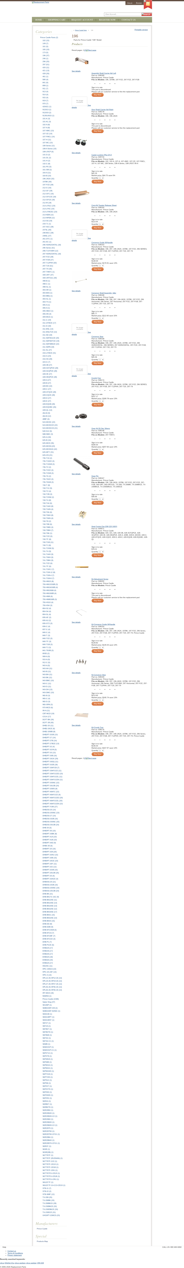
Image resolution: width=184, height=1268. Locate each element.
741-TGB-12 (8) (49, 572)
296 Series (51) (49, 248)
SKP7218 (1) (48, 1074)
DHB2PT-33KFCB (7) (51, 768)
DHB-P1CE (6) (48, 945)
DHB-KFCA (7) (48, 933)
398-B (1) (46, 281)
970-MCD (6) (48, 707)
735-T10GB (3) (49, 464)
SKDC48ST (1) (48, 1020)
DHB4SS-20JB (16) (50, 885)
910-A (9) (46, 659)
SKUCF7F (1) (48, 1182)
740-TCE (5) (47, 536)
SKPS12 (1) (47, 1080)
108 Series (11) (49, 146)
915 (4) (45, 98)
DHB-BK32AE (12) (50, 909)
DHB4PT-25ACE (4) (50, 879)
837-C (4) (46, 629)
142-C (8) (46, 164)
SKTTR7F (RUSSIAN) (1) (53, 1158)
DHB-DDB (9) (48, 927)
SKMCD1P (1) (48, 1047)
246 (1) (45, 58)
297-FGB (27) (48, 260)
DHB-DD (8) (47, 924)
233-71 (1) (47, 224)
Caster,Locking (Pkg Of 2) (101, 155)
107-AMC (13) (48, 131)
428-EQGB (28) (49, 404)
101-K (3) (46, 119)
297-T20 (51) (48, 266)
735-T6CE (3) (48, 479)
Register (139, 3)
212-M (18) (47, 203)
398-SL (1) (47, 287)
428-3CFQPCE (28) (50, 368)
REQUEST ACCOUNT (82, 19)
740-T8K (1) (47, 533)
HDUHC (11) (47, 966)
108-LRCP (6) (48, 152)
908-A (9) (46, 656)
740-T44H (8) (48, 506)
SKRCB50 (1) (48, 1110)
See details (76, 71)
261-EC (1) (47, 242)
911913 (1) (47, 110)
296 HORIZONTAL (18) (52, 245)
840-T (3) (46, 635)
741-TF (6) (47, 566)
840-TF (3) (47, 641)
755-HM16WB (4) (49, 593)
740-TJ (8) (47, 545)
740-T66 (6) (47, 512)
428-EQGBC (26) (49, 407)
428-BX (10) (47, 386)
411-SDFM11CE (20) (51, 338)
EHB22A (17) (48, 948)
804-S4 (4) (47, 611)
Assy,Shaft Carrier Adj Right (102, 110)
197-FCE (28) (48, 185)
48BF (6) (46, 419)
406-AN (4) (47, 314)
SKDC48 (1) (47, 1014)
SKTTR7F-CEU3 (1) (50, 1164)
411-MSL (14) (48, 329)
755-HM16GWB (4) (50, 587)
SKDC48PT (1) (48, 1017)
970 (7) (45, 104)
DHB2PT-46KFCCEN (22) (53, 804)
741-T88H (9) (48, 560)
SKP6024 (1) (48, 1068)
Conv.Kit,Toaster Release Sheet (104, 205)
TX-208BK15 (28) (49, 1203)
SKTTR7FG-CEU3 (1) (51, 1173)
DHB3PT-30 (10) (49, 831)
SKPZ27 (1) (47, 1086)
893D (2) (46, 653)
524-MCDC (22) (49, 422)
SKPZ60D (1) (48, 1095)
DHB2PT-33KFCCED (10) (53, 774)
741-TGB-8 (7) (48, 578)
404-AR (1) (47, 290)
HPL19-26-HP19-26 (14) (52, 981)
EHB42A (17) (48, 963)
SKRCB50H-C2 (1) (50, 1116)
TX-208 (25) (47, 1197)
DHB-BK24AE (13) (50, 906)
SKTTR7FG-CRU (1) (51, 1179)
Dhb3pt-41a (9, 1263)
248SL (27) (47, 236)
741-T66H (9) (48, 557)
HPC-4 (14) (47, 975)
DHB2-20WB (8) (49, 732)
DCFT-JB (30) (48, 723)
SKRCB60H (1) (48, 1122)
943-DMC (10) (48, 692)
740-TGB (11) (48, 542)
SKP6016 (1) (48, 1065)
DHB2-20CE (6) (49, 729)
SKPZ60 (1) (47, 1092)
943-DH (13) (47, 689)
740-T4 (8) (47, 500)
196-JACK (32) (48, 179)
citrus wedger (31, 1263)
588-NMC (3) (48, 434)
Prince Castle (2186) (51, 999)
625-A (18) (47, 437)
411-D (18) (47, 326)
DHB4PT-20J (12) (50, 867)
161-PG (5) (47, 167)
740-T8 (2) (47, 521)
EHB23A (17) (48, 951)
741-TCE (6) (47, 563)
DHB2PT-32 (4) (49, 747)
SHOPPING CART (56, 19)
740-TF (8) (47, 539)
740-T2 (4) (47, 491)
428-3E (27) (47, 374)
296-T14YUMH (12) (50, 251)
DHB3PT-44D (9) (49, 843)
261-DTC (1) (48, 239)
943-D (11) (47, 686)
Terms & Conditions (15, 1253)
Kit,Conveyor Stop (98, 675)
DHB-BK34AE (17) (50, 912)
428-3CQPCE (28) (50, 371)
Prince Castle (42, 1229)
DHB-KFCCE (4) (49, 939)
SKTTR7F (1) (48, 1155)
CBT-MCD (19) (48, 713)
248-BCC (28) (48, 233)
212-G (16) (47, 188)
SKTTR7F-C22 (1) (50, 1161)
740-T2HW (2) (48, 497)
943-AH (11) (47, 668)
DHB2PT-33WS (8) (50, 789)
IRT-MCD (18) (48, 993)
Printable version (141, 30)
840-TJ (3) (47, 647)
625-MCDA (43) (49, 446)
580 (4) (45, 79)
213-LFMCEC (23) (50, 212)
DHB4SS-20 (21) (49, 882)
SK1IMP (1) (47, 1005)
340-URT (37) (48, 275)
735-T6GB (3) (48, 482)
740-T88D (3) (48, 527)
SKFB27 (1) (47, 1029)
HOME (38, 19)
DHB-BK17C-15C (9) (51, 897)
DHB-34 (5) (47, 828)
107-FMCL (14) (49, 137)
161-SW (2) (47, 170)
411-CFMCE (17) (49, 323)
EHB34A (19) (48, 960)
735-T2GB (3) (48, 473)
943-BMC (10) (48, 680)
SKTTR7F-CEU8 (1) (50, 1167)
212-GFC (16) (48, 194)
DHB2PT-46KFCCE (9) (52, 795)
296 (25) (46, 61)
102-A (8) (46, 125)
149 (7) (45, 43)
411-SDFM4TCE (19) (51, 341)
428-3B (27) (47, 365)
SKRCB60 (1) (48, 1119)
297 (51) (46, 64)
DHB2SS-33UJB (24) (51, 825)
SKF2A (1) (47, 1026)
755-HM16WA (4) (49, 590)
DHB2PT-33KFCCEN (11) (53, 780)
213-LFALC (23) (49, 206)
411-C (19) (47, 320)
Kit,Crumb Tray (97, 727)
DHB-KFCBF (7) (49, 936)
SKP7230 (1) (48, 1077)
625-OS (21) (47, 455)
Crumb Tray (96, 378)
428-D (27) (47, 398)
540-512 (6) (47, 431)
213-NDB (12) (48, 215)
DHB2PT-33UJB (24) (51, 786)
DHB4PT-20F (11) (50, 864)
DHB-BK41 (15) (49, 915)
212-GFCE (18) (49, 200)
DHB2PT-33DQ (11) (50, 762)
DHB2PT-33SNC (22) (51, 783)
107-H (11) (47, 140)
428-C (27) (47, 389)
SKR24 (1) (47, 1101)
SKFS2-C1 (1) (48, 1041)
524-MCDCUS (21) (50, 428)
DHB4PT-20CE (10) (50, 861)
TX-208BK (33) (48, 1200)
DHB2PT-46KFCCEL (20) (52, 801)
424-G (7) (46, 362)
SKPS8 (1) (47, 1083)
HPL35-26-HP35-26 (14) (52, 987)
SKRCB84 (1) (48, 1137)
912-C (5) (46, 662)
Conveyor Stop (97, 337)
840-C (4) (46, 632)
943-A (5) (46, 665)
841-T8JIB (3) (48, 650)
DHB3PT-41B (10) (50, 840)
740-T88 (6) (47, 524)
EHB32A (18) (48, 957)
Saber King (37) (49, 1002)
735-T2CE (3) (48, 470)
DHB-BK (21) (48, 894)
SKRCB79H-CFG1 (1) (51, 1134)
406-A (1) (46, 308)
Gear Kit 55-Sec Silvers (100, 428)
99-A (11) (46, 710)
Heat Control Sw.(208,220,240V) (104, 526)
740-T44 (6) (47, 503)
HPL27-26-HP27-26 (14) (52, 984)
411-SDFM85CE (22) (51, 344)
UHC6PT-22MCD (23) (51, 1215)
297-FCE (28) (48, 257)
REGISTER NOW (107, 19)
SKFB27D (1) (48, 1032)
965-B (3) (46, 695)
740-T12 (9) (47, 488)
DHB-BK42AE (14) (50, 918)
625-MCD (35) (48, 443)
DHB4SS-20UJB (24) (51, 891)
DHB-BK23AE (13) (50, 903)
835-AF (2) (47, 617)
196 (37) (46, 55)
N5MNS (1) (47, 996)
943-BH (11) (47, 674)
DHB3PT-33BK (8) (50, 834)
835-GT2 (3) (47, 623)
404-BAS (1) (47, 293)
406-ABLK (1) (48, 311)
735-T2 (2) (47, 467)
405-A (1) (46, 305)
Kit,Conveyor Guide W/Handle (103, 624)
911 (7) (45, 89)
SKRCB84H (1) (48, 1140)
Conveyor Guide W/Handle (102, 243)
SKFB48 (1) (47, 1035)
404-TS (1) (47, 302)
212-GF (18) (47, 191)
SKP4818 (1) (48, 1059)
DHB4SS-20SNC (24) (51, 888)
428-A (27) (47, 380)
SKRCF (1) (47, 1146)
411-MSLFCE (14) (50, 332)
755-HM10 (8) (48, 581)
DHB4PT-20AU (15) (50, 855)
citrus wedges (20, 1263)
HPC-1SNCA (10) (49, 969)
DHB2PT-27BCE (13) (51, 744)
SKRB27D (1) (48, 1107)
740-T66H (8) (48, 515)
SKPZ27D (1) (48, 1089)
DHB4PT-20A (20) (50, 852)
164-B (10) (47, 176)
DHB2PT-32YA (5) (50, 750)
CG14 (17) (47, 717)
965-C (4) (46, 698)
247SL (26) (47, 230)
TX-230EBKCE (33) (50, 1209)
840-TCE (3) (47, 638)
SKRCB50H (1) (48, 1113)
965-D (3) (46, 701)
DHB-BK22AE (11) (50, 900)
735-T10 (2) (47, 458)
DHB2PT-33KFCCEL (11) (52, 777)
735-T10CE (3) (48, 461)
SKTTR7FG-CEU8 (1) (51, 1176)
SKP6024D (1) (48, 1071)
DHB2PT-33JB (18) (50, 765)
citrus (2, 1263)
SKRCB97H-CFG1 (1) (51, 1143)
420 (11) (46, 67)
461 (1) (45, 76)
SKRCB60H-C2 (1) (50, 1125)
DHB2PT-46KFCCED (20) (53, 798)
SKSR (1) (46, 1149)
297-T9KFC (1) (49, 272)
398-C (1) (46, 284)
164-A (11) (47, 173)
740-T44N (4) (48, 509)
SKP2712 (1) (48, 1053)
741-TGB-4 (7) (48, 575)
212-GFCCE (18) (49, 197)
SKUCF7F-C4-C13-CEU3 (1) (54, 1185)
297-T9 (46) (47, 269)
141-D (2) (46, 155)
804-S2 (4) (47, 608)
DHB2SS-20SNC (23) (51, 813)
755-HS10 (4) (48, 602)
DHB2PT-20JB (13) (50, 735)
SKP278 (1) (47, 1056)
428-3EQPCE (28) (50, 377)
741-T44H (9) (48, 554)
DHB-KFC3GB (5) (50, 930)
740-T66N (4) (48, 518)
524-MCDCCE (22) (50, 425)
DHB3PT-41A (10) (50, 837)
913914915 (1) (48, 116)
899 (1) (45, 86)
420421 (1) (47, 107)
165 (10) (46, 49)
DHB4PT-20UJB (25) (51, 873)
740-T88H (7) (48, 530)
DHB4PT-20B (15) (50, 858)
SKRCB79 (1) (48, 1128)
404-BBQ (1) (48, 296)
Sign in (129, 3)
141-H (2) (46, 161)
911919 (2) (47, 113)
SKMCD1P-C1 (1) (50, 1050)
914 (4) (45, 95)
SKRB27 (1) (47, 1104)
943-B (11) (47, 671)
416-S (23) (47, 356)
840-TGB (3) (48, 644)
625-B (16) (47, 440)
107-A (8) (46, 128)
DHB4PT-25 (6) (49, 876)
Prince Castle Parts (81, 30)
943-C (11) (47, 683)
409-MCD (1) (48, 317)
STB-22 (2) (47, 1191)
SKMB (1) (46, 1044)
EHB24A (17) (48, 954)
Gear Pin (95, 476)
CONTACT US (129, 19)
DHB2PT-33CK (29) (50, 759)
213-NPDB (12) (49, 218)
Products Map (42, 1241)
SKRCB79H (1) (48, 1131)
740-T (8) (46, 485)
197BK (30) (47, 182)
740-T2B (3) (47, 494)
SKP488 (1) (47, 1062)
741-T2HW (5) (48, 548)
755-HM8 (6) (48, 596)
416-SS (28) (47, 359)
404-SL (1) (47, 299)
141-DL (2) (47, 158)
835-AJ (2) (47, 620)
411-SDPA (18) (48, 347)
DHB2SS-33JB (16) (50, 819)
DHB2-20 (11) (48, 726)
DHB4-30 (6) (48, 846)
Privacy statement (15, 1255)
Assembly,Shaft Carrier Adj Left (103, 73)
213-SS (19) (47, 221)
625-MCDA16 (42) (50, 449)
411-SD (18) (47, 335)
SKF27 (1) (47, 1023)
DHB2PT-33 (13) (49, 753)
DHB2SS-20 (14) (49, 810)
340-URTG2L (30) (50, 278)
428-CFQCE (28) (49, 392)
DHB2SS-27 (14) (49, 816)
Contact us (12, 1251)
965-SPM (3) (48, 704)
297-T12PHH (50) (50, 263)
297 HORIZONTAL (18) (52, 254)
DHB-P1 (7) (47, 942)
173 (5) (45, 52)
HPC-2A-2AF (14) (50, 972)
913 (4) (45, 92)
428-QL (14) (47, 410)
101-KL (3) (47, 122)
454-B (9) (46, 413)
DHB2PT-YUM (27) (50, 807)
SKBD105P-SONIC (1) (51, 1011)
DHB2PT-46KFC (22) (51, 792)
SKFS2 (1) (47, 1038)
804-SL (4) (47, 614)
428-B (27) (47, 383)
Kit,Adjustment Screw (99, 579)
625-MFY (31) (48, 452)
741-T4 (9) (47, 551)
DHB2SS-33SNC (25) (51, 822)
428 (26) (46, 73)
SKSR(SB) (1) (48, 1152)
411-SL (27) (47, 350)
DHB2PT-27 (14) (49, 738)
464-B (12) (47, 416)
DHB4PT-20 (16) (49, 849)
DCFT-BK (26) (48, 720)
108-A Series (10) (49, 149)
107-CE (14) (47, 134)
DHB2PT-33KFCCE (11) (52, 771)
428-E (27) (47, 401)
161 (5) (45, 46)
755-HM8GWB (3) (50, 599)
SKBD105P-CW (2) (50, 1008)
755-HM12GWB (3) (50, 584)
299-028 (40, 1263)
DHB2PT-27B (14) (50, 741)
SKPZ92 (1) (47, 1098)
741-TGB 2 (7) (48, 569)
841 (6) (45, 83)
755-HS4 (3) (47, 605)
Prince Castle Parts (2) (49, 37)
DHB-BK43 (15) (49, 921)
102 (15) (46, 40)
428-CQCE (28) (49, 395)
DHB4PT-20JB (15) (50, 870)
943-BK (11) (47, 677)
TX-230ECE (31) (49, 1212)
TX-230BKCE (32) (50, 1206)
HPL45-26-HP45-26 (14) (52, 990)
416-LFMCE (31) (49, 353)
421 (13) (46, 70)
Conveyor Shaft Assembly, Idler (103, 293)
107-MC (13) (48, 143)
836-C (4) (46, 626)
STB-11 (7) (47, 1188)
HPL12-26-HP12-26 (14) (52, 978)
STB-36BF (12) (49, 1194)
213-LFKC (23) (48, 209)
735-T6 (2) (47, 476)
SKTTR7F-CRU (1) (50, 1170)
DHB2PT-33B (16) (50, 756)
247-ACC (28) (48, 227)
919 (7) (45, 101)
